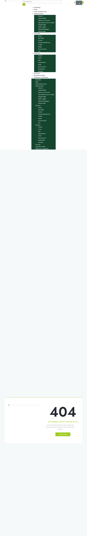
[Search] (24, 4)
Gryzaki (40, 40)
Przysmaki (37, 33)
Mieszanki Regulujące (43, 29)
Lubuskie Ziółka (42, 18)
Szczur (40, 58)
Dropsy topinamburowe (44, 42)
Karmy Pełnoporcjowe (40, 11)
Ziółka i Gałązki (42, 27)
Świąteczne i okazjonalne (41, 77)
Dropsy (40, 36)
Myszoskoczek (41, 62)
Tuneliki (40, 44)
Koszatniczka (41, 69)
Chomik (40, 56)
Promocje (37, 73)
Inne (39, 51)
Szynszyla (40, 71)
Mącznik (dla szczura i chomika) (46, 22)
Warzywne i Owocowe (44, 20)
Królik (39, 64)
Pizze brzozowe (42, 49)
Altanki (40, 47)
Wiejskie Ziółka (42, 25)
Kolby (35, 9)
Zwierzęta (37, 53)
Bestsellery (37, 7)
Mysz (39, 60)
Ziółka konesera (38, 13)
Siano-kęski (41, 38)
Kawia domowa (42, 67)
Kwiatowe (40, 16)
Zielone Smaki (41, 31)
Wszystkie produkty (39, 75)
